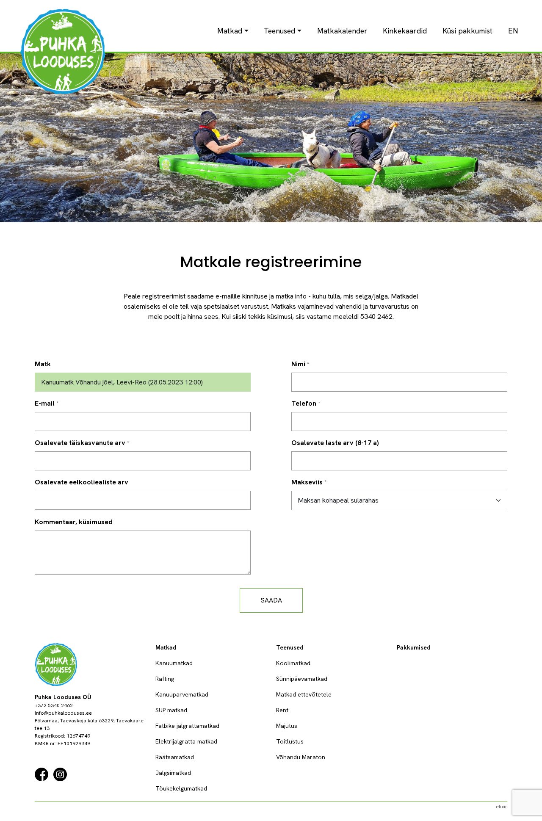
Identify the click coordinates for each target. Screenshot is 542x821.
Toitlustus (290, 741)
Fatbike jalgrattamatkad (187, 726)
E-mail (45, 403)
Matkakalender (342, 31)
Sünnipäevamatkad (301, 679)
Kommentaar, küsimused (74, 521)
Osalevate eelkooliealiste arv (81, 482)
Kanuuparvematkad (181, 694)
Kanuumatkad (174, 663)
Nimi (298, 363)
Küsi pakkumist (467, 31)
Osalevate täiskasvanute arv (80, 442)
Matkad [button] (229, 31)
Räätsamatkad (174, 757)
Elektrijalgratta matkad (186, 741)
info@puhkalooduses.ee (63, 713)
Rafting (164, 679)
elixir (501, 806)
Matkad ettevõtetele (304, 694)
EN (513, 31)
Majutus (286, 726)
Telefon (303, 403)
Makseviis (307, 482)
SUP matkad (171, 710)
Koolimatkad (293, 663)
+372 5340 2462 (54, 705)
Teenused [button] (279, 31)
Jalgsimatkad (173, 773)
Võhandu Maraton (300, 757)
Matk (43, 363)
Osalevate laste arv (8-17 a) (335, 442)
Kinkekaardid (405, 31)
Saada (271, 600)
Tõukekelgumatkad (181, 788)
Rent (282, 710)
